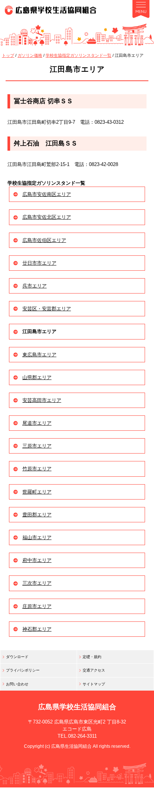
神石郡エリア (37, 629)
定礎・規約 (92, 657)
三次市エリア (37, 583)
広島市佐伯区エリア (44, 240)
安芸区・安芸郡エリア (46, 308)
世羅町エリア (37, 492)
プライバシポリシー (23, 670)
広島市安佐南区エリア (46, 194)
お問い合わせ (17, 684)
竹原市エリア (37, 468)
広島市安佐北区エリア (46, 217)
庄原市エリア (37, 606)
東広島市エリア (39, 354)
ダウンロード (17, 657)
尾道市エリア (37, 423)
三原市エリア (37, 446)
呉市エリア (34, 286)
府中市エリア (37, 560)
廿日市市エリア (39, 263)
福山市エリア (37, 537)
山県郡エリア (37, 377)
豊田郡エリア (37, 514)
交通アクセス (94, 670)
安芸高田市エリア (41, 400)
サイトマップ (94, 684)
